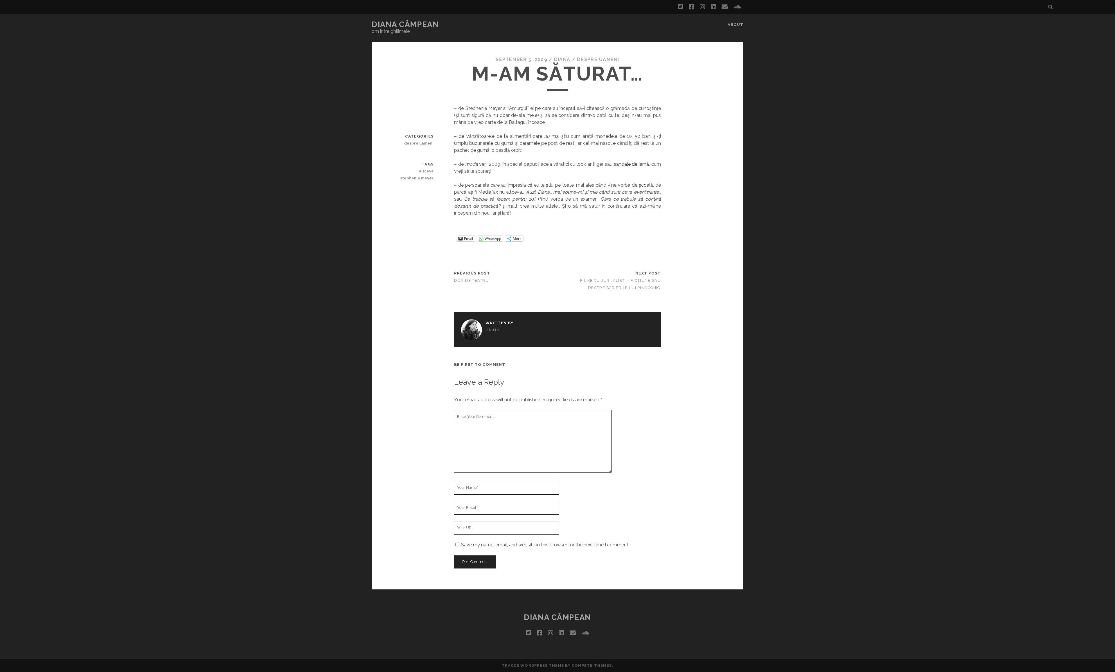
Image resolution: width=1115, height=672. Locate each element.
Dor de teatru (471, 280)
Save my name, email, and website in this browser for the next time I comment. (545, 545)
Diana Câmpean (405, 24)
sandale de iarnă (631, 164)
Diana (562, 59)
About (735, 24)
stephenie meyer (417, 178)
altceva (426, 171)
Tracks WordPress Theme (533, 665)
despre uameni (598, 59)
